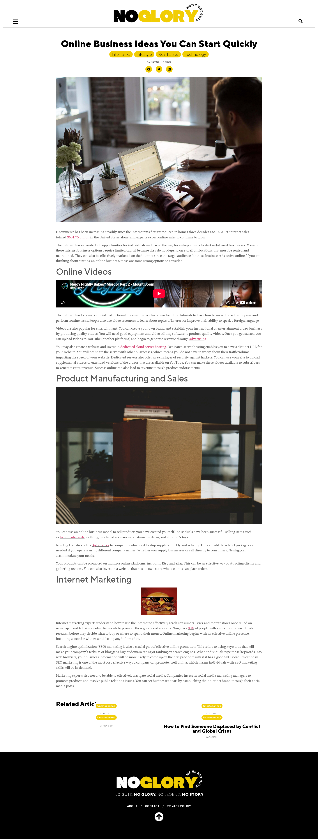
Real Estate (168, 54)
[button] (300, 21)
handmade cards (72, 537)
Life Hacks (121, 54)
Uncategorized (106, 705)
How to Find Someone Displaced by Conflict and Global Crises (212, 729)
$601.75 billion (78, 237)
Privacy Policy (179, 806)
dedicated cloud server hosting (143, 347)
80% (191, 628)
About (132, 806)
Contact (152, 806)
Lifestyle (144, 54)
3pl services (100, 545)
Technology (195, 54)
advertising (197, 339)
